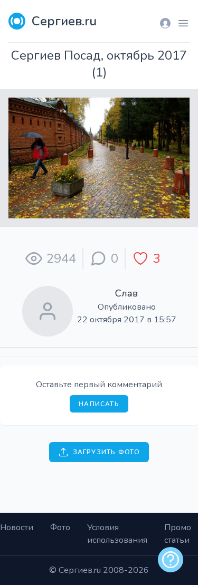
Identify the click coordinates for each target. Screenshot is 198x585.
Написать (99, 404)
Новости (16, 527)
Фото (60, 527)
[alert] (170, 559)
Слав (126, 293)
